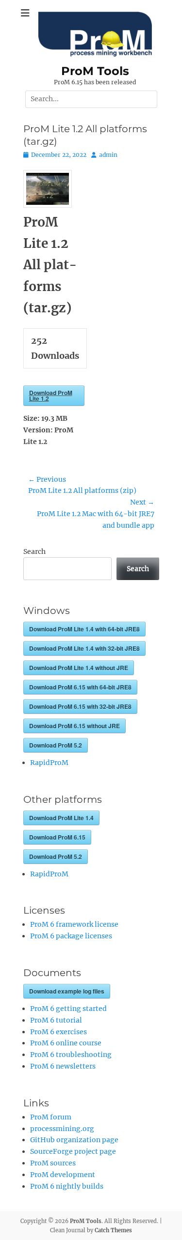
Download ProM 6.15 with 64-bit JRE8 (80, 687)
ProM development (62, 1174)
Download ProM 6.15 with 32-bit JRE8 (80, 706)
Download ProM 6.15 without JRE (74, 725)
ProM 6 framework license (74, 924)
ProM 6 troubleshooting (71, 1054)
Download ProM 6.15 (57, 837)
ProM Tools (95, 71)
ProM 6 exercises (58, 1031)
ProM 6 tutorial (56, 1020)
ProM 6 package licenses (71, 936)
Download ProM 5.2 (55, 745)
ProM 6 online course (65, 1043)
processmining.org (62, 1128)
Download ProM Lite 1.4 (61, 817)
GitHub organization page (74, 1139)
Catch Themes (113, 1230)
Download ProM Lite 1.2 (50, 395)
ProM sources (53, 1163)
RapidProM (49, 762)
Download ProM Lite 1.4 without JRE (78, 667)
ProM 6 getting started (68, 1008)
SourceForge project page (73, 1151)
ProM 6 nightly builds (66, 1186)
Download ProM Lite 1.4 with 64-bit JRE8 (84, 629)
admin (108, 154)
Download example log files (66, 991)
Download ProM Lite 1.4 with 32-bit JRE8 (84, 648)
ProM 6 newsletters (63, 1066)
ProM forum (50, 1117)
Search (34, 551)
